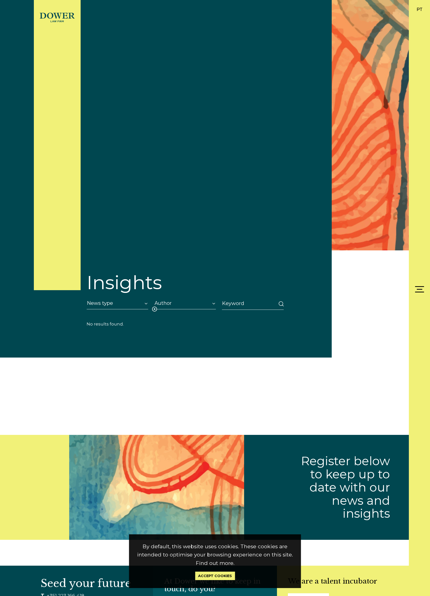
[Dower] (57, 17)
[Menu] (419, 289)
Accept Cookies (215, 576)
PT (420, 9)
